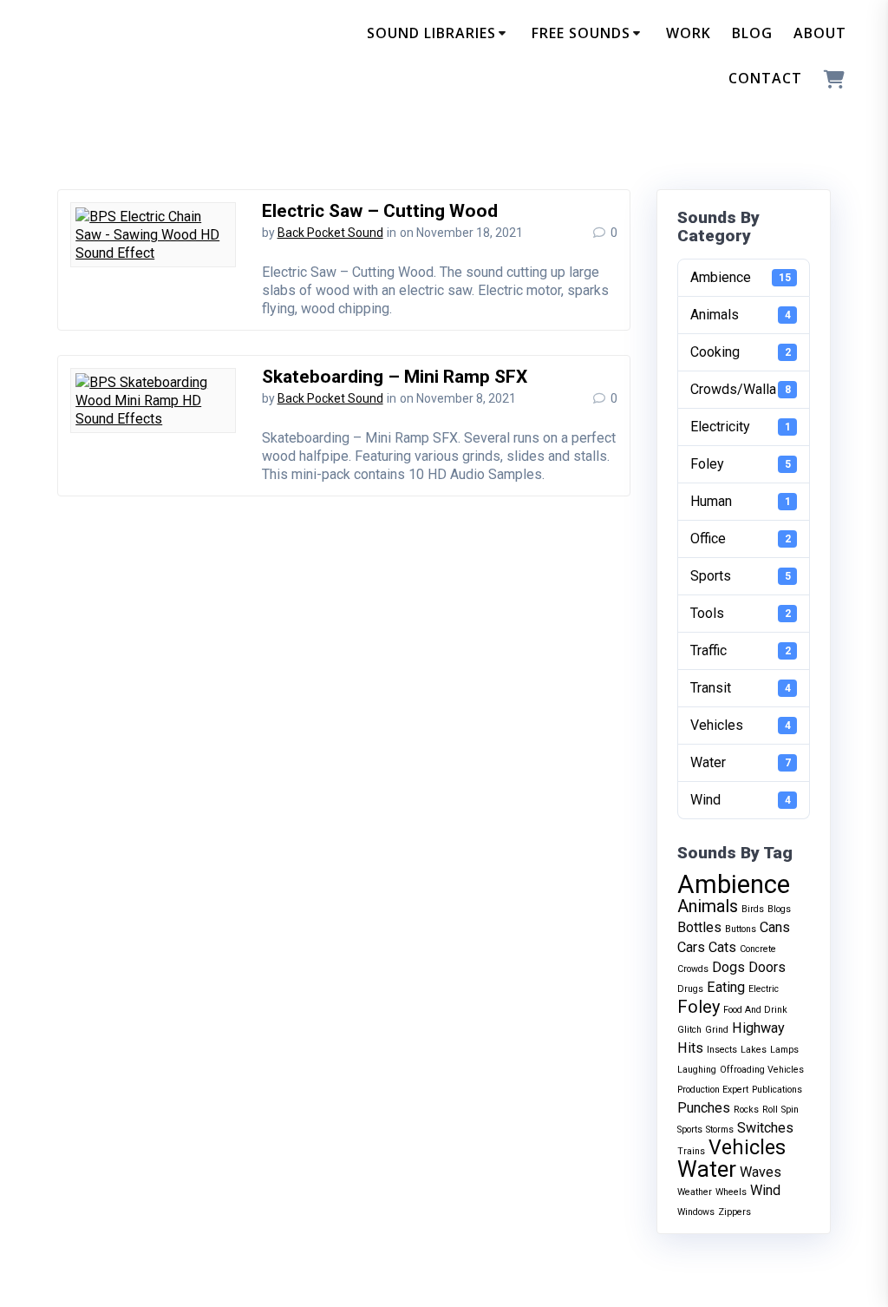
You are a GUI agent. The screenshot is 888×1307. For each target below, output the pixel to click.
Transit (740, 688)
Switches (765, 1128)
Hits (690, 1048)
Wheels (731, 1192)
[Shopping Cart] (834, 80)
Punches (703, 1108)
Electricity (740, 426)
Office (740, 538)
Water (740, 762)
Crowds (692, 969)
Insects (722, 1049)
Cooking (740, 352)
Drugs (690, 989)
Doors (767, 967)
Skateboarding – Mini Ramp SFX (394, 376)
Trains (691, 1151)
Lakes (754, 1049)
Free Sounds (581, 33)
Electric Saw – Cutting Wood (380, 210)
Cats (722, 947)
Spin (790, 1109)
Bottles (699, 927)
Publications (777, 1089)
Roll (770, 1109)
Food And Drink (755, 1009)
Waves (760, 1172)
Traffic (740, 650)
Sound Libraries (431, 33)
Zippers (734, 1212)
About (819, 33)
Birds (752, 909)
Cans (775, 927)
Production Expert (712, 1089)
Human (740, 501)
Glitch (689, 1029)
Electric (763, 989)
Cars (691, 947)
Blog (752, 33)
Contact (765, 78)
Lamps (784, 1049)
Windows (696, 1212)
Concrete (758, 949)
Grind (716, 1029)
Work (688, 33)
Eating (726, 987)
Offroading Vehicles (762, 1069)
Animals (740, 314)
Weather (694, 1192)
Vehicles (740, 725)
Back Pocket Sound (330, 233)
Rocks (746, 1109)
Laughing (696, 1069)
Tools (740, 613)
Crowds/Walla (740, 389)
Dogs (728, 967)
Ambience (740, 277)
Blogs (779, 909)
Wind (740, 799)
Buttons (740, 929)
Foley (740, 464)
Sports (740, 576)
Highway (758, 1028)
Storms (720, 1129)
